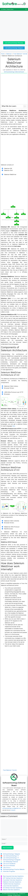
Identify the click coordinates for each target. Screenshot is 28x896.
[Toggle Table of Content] (24, 106)
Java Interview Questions (10, 886)
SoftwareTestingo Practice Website (13, 869)
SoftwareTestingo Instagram (11, 859)
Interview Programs (9, 871)
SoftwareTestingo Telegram (11, 854)
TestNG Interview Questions (11, 884)
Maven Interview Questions (11, 889)
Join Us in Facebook (9, 863)
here (13, 426)
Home (3, 54)
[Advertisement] (14, 25)
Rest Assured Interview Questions (13, 876)
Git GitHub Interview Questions (12, 887)
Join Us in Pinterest (9, 865)
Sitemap (10, 895)
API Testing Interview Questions (12, 878)
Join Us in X (6, 867)
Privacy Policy (16, 895)
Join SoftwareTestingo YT (11, 856)
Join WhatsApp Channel (10, 861)
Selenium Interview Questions (12, 882)
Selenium (9, 54)
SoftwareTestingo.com (12, 893)
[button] (26, 9)
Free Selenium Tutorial (20, 54)
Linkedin (13, 810)
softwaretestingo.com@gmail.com (11, 808)
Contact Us (22, 893)
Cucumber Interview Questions (12, 880)
